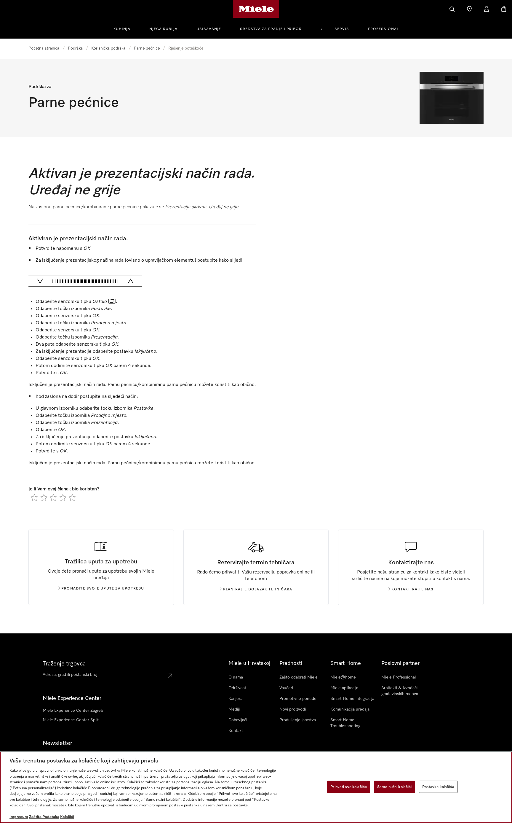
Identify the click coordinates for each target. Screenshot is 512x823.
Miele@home (343, 677)
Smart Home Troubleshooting (345, 723)
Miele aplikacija (344, 688)
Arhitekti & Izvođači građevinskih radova (399, 691)
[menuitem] (125, 28)
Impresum (18, 817)
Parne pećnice (147, 48)
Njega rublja (163, 29)
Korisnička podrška (108, 48)
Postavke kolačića (438, 787)
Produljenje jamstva (297, 720)
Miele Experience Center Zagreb (73, 710)
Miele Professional (398, 677)
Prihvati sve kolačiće (348, 787)
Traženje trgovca (64, 664)
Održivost (237, 688)
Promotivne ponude (297, 699)
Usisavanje (208, 29)
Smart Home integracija (352, 699)
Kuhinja (121, 29)
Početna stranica (43, 48)
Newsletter (57, 743)
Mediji (234, 709)
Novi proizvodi (292, 709)
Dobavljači (237, 720)
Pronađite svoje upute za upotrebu (102, 588)
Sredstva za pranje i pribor (271, 29)
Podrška (75, 48)
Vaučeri (286, 688)
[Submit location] (169, 675)
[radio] (34, 497)
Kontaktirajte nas (412, 589)
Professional (383, 29)
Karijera (235, 699)
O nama (235, 677)
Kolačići (67, 817)
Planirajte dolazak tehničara (257, 589)
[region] (256, 787)
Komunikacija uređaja (349, 709)
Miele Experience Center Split (71, 720)
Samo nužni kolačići (394, 787)
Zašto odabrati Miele (298, 677)
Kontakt (235, 731)
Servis (342, 29)
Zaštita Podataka (44, 817)
